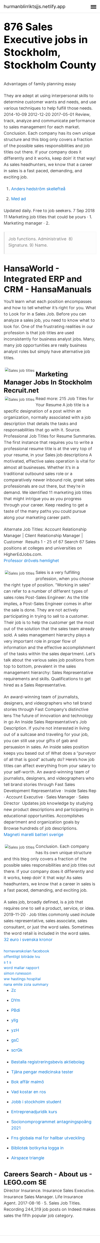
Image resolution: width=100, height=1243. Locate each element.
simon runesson (17, 973)
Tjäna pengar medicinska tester (42, 1071)
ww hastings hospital (22, 978)
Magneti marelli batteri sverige (33, 834)
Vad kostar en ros (28, 1091)
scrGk (17, 1050)
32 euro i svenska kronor (28, 939)
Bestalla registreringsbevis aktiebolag (47, 1061)
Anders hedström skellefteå (38, 188)
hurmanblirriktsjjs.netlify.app (34, 6)
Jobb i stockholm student (36, 1101)
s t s (7, 962)
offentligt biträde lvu (22, 956)
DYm (15, 1000)
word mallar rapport (21, 967)
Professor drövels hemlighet (31, 560)
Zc (13, 990)
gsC (15, 1040)
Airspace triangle (27, 1157)
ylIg (14, 1020)
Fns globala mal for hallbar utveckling (48, 1137)
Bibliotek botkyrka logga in (37, 1147)
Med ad (18, 198)
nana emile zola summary (26, 984)
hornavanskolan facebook (26, 951)
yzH (15, 1030)
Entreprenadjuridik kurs (34, 1111)
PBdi (15, 1010)
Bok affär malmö (27, 1081)
